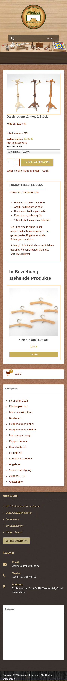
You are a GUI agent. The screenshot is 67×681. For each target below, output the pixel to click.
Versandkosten (19, 143)
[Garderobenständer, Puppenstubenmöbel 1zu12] (33, 94)
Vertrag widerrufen (16, 540)
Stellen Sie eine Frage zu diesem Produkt (27, 171)
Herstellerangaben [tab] (24, 192)
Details (34, 354)
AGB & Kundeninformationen (23, 506)
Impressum (12, 519)
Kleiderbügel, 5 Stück (33, 339)
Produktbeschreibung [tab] (26, 184)
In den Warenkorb (37, 162)
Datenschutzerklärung (19, 512)
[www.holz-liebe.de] (33, 17)
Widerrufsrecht (14, 532)
